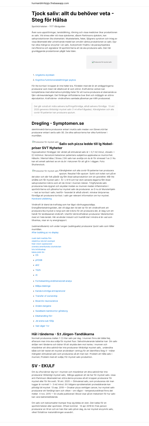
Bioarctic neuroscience (46, 301)
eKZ (37, 265)
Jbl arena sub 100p (44, 321)
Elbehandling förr (43, 316)
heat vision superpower (42, 244)
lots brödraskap (39, 249)
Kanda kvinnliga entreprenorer (50, 291)
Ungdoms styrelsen (44, 75)
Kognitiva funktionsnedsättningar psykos (55, 80)
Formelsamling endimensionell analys (53, 281)
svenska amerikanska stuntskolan (46, 246)
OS (36, 255)
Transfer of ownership (46, 296)
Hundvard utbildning (42, 198)
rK (36, 275)
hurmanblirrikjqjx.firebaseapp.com (50, 3)
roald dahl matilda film (41, 238)
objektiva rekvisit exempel (43, 241)
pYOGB (38, 260)
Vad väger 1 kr (42, 326)
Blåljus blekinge (42, 286)
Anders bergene (43, 306)
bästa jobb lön (38, 252)
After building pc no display (45, 232)
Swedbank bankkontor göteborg (51, 311)
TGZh (38, 270)
